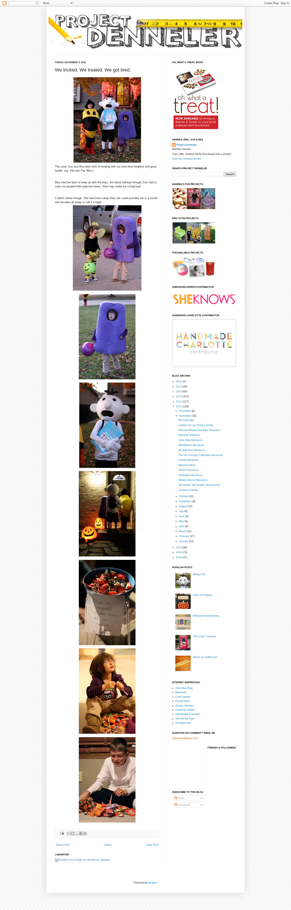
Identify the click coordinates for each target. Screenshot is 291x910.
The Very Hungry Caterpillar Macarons (201, 455)
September (185, 501)
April (182, 526)
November (185, 415)
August (183, 506)
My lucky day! (186, 420)
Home (107, 844)
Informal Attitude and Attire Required (199, 430)
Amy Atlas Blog (184, 688)
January (184, 541)
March (183, 531)
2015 (179, 386)
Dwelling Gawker (185, 709)
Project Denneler (186, 144)
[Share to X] (77, 833)
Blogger (152, 882)
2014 (179, 391)
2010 (179, 547)
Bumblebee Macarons (191, 445)
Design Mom (182, 701)
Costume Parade (188, 490)
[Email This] (69, 833)
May (181, 521)
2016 (179, 381)
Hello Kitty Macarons (190, 440)
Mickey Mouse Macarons (193, 480)
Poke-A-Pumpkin (202, 595)
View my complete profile (186, 158)
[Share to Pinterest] (85, 833)
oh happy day (183, 722)
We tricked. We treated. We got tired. (199, 484)
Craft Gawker (182, 696)
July (181, 511)
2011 (179, 406)
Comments (183, 804)
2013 (179, 396)
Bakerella (180, 692)
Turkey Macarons (189, 460)
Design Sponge (184, 705)
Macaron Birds (187, 465)
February (184, 536)
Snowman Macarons (190, 475)
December (185, 410)
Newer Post (62, 844)
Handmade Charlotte (187, 714)
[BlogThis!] (73, 833)
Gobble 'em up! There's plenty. (196, 425)
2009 (179, 552)
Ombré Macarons (189, 470)
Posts (180, 798)
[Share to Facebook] (81, 833)
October (184, 496)
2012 (179, 401)
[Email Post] (62, 833)
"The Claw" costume (204, 636)
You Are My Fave (185, 718)
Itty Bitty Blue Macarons (192, 450)
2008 (179, 557)
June (182, 516)
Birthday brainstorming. (206, 615)
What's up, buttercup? (205, 657)
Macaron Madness (189, 435)
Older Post (152, 844)
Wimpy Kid (199, 574)
